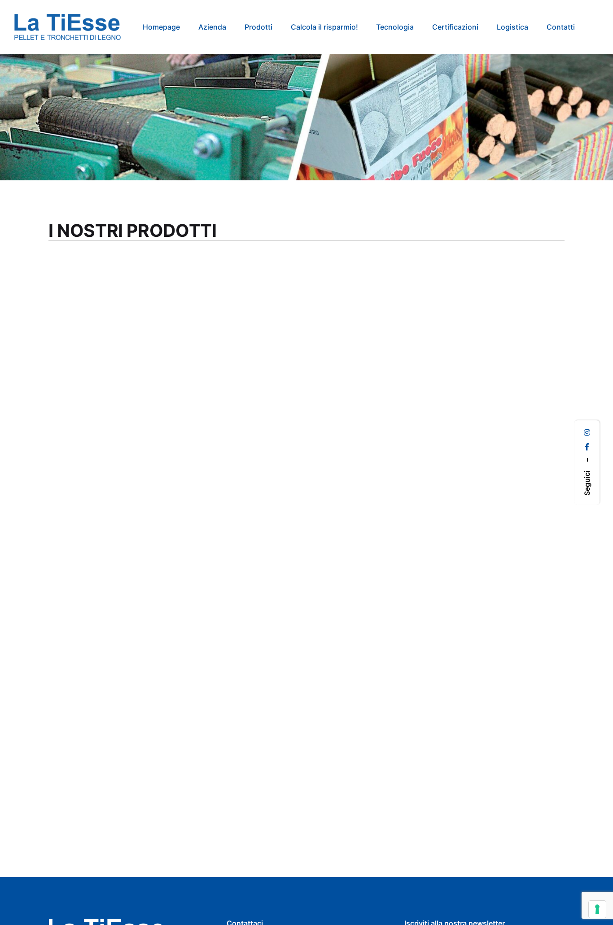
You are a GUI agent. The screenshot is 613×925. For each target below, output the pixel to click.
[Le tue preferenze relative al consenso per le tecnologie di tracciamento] (597, 909)
